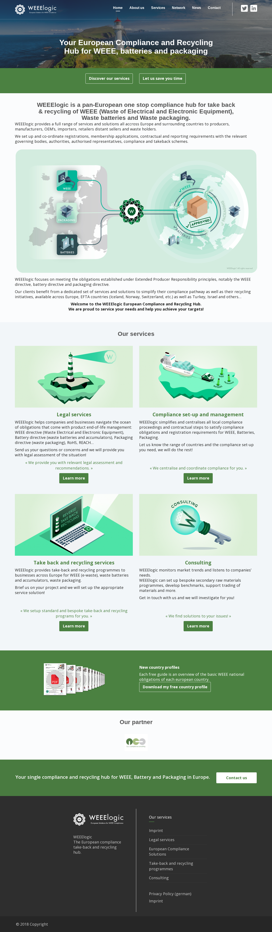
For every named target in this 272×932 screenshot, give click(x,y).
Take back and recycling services (74, 562)
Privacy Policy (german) (170, 893)
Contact (214, 8)
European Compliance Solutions (169, 851)
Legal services (74, 414)
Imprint (156, 830)
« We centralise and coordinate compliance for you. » (198, 468)
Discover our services (109, 78)
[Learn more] (74, 376)
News (196, 8)
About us (136, 8)
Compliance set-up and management (198, 414)
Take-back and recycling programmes (171, 866)
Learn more (74, 478)
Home (118, 8)
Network (178, 8)
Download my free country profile (175, 686)
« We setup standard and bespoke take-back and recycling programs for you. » (74, 613)
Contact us (236, 777)
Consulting (198, 562)
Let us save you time (162, 78)
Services (158, 8)
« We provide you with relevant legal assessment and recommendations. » (73, 465)
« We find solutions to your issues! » (198, 615)
